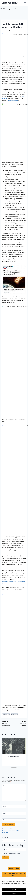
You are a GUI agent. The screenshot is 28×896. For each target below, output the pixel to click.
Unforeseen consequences (6, 723)
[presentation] (14, 746)
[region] (14, 886)
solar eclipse (14, 714)
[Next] (24, 752)
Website (5, 820)
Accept (14, 889)
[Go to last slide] (4, 752)
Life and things (6, 21)
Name (5, 806)
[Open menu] (25, 3)
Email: (3, 850)
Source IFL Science (13, 100)
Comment (6, 786)
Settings (14, 893)
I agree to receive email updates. (12, 853)
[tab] (12, 767)
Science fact (14, 21)
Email (5, 813)
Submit (5, 857)
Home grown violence (22, 723)
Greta (5, 30)
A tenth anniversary (11, 757)
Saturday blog (6, 714)
